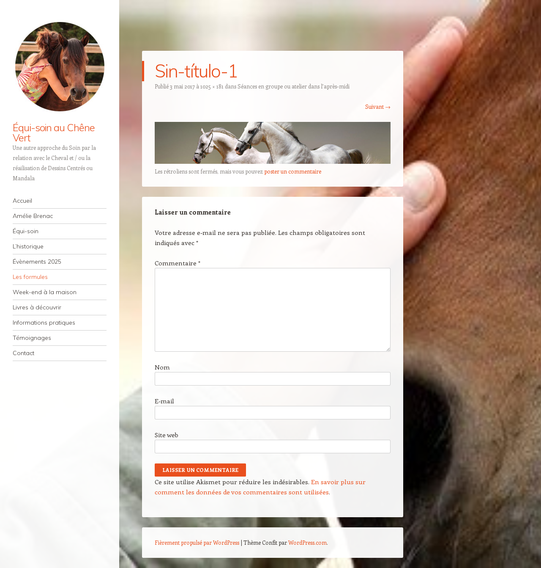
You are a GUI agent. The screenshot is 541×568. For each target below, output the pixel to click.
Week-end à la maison (45, 292)
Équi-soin (25, 231)
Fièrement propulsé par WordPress (197, 542)
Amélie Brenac (33, 216)
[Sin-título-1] (273, 161)
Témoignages (32, 338)
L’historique (28, 246)
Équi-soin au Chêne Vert (54, 132)
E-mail (164, 401)
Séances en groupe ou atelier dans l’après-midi (294, 86)
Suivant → (378, 106)
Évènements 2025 (37, 261)
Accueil (22, 200)
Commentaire (177, 263)
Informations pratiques (44, 322)
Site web (166, 434)
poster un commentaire (292, 171)
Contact (23, 353)
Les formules (30, 277)
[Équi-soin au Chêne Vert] (60, 66)
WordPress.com (307, 542)
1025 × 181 (212, 86)
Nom (162, 367)
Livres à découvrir (37, 307)
